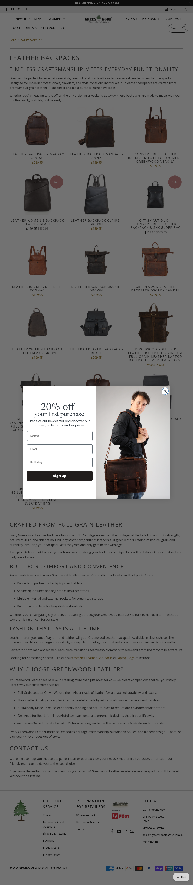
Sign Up (60, 475)
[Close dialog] (165, 391)
